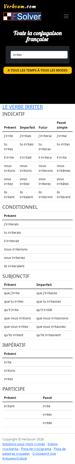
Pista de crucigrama (36, 449)
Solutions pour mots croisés (23, 444)
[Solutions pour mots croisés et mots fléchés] (22, 16)
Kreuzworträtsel (14, 458)
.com (19, 6)
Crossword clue (44, 453)
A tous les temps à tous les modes (38, 70)
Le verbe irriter (22, 106)
